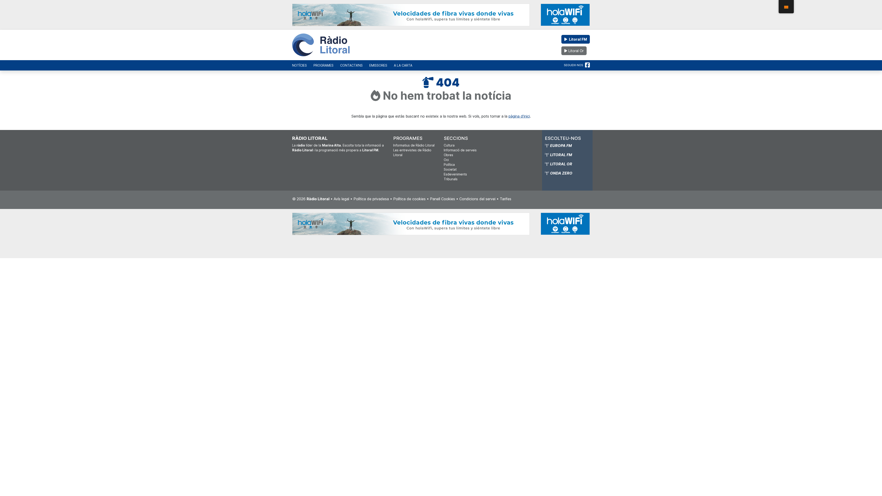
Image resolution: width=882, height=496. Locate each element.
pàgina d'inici (519, 116)
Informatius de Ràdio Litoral (414, 145)
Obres (448, 155)
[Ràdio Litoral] (321, 45)
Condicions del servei (477, 199)
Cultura (449, 145)
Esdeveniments (455, 174)
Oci (446, 160)
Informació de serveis (460, 150)
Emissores (378, 65)
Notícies (299, 65)
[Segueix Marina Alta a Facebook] (587, 65)
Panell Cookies (442, 199)
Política (449, 164)
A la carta (403, 65)
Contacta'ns (351, 65)
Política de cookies (409, 199)
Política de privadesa (371, 199)
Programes (324, 65)
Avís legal (341, 199)
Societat (450, 169)
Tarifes (505, 199)
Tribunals (451, 179)
